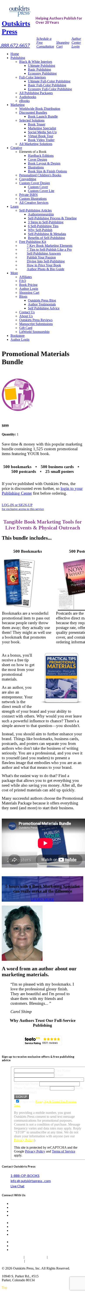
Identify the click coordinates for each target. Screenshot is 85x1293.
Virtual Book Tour (40, 136)
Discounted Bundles (33, 112)
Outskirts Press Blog (42, 300)
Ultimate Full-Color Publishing (49, 81)
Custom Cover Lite (41, 191)
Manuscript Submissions (36, 324)
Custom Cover (38, 187)
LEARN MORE (42, 899)
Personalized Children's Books (40, 175)
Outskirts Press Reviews (36, 320)
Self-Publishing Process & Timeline (52, 218)
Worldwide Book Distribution (39, 108)
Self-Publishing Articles (35, 210)
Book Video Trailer (41, 140)
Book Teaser (36, 124)
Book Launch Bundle (43, 116)
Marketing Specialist (42, 128)
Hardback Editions (41, 155)
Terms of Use (35, 1257)
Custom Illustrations (33, 198)
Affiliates (25, 277)
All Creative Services (33, 202)
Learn (14, 206)
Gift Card (25, 328)
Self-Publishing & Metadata (47, 234)
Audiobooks (27, 97)
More (14, 273)
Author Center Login (76, 42)
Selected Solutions (31, 120)
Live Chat (17, 1186)
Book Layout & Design (44, 163)
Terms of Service (63, 1151)
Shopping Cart (29, 292)
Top (4, 1287)
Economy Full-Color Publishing (50, 89)
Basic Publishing (39, 69)
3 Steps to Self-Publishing (45, 222)
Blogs (23, 296)
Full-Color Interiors (32, 77)
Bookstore (17, 335)
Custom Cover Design (34, 183)
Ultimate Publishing (41, 65)
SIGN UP (21, 1096)
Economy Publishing (42, 73)
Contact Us (27, 312)
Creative (16, 148)
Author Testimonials (42, 304)
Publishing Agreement (42, 1261)
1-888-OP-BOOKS (24, 1175)
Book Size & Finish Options (47, 171)
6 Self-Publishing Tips (43, 226)
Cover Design (37, 159)
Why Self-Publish (40, 230)
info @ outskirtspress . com (30, 1181)
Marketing (17, 105)
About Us (26, 316)
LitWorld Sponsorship (34, 332)
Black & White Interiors (35, 61)
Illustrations (36, 167)
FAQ (22, 281)
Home (14, 54)
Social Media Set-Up (42, 132)
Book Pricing (28, 285)
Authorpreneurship (41, 214)
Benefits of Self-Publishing (46, 238)
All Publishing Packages (36, 93)
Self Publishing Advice (44, 308)
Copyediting (27, 179)
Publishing (17, 58)
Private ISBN (28, 195)
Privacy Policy (24, 1140)
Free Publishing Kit (32, 242)
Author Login (28, 288)
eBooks (24, 101)
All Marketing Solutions (35, 144)
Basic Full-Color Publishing (47, 85)
